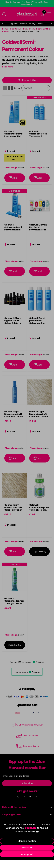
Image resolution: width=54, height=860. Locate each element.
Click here (31, 828)
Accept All (27, 854)
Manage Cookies (27, 841)
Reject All (27, 847)
